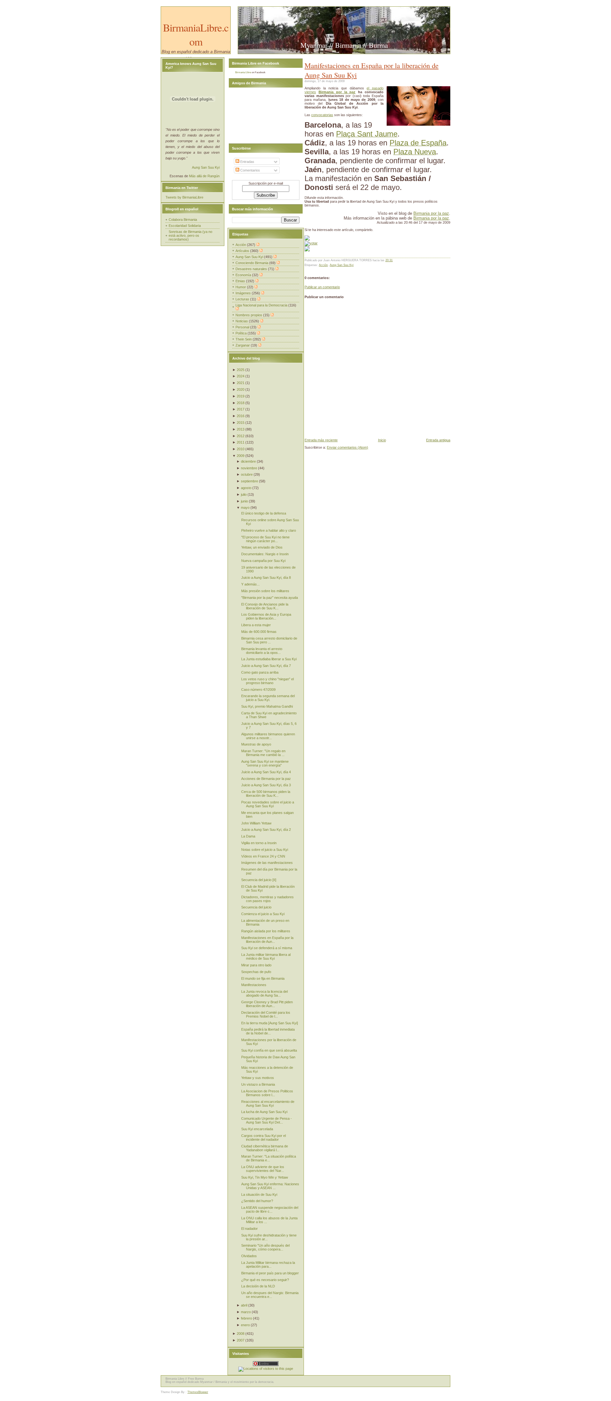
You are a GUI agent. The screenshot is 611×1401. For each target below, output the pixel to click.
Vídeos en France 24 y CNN (263, 856)
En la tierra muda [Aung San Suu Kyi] (269, 1023)
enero (245, 1325)
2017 (240, 409)
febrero (246, 1318)
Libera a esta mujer (256, 625)
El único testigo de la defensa (263, 513)
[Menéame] (307, 239)
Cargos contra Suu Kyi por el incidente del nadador (263, 1137)
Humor (241, 287)
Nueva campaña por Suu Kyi (263, 561)
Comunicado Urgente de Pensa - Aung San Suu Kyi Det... (266, 1120)
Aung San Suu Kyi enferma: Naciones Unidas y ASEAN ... (270, 1186)
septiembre (249, 481)
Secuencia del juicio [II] (258, 880)
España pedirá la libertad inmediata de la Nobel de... (268, 1031)
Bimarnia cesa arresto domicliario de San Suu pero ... (269, 640)
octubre (247, 474)
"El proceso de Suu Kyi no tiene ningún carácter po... (265, 539)
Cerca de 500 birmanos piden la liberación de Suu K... (265, 793)
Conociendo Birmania (252, 263)
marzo (246, 1312)
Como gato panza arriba (259, 672)
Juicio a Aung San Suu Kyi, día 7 (266, 666)
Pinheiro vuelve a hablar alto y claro (268, 530)
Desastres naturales (251, 269)
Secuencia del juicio (256, 907)
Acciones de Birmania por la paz (266, 779)
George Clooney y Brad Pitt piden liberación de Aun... (267, 1004)
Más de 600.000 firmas (259, 632)
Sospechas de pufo (256, 972)
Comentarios (249, 170)
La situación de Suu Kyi (259, 1194)
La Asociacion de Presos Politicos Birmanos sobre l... (267, 1093)
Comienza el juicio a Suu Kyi (262, 914)
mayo (245, 507)
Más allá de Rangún (204, 176)
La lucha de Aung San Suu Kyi (264, 1112)
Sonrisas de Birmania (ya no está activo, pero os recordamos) (190, 235)
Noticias (242, 321)
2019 (240, 396)
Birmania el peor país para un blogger (270, 1273)
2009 (240, 456)
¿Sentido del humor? (257, 1201)
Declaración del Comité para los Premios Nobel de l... (265, 1014)
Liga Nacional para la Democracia (261, 305)
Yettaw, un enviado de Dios (262, 547)
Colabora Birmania (183, 219)
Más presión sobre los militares (265, 591)
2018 (240, 403)
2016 (240, 416)
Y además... (250, 584)
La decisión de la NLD (258, 1286)
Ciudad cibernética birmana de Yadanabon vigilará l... (264, 1148)
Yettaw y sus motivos (257, 1078)
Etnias (240, 281)
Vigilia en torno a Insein (259, 843)
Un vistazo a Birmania (258, 1084)
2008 (240, 1333)
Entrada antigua (438, 440)
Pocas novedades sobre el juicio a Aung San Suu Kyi (267, 804)
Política (241, 333)
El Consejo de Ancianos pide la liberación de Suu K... (264, 606)
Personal (242, 327)
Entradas (246, 162)
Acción (323, 265)
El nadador (249, 1228)
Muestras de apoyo (256, 744)
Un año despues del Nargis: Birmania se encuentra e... (269, 1295)
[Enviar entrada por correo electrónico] (394, 260)
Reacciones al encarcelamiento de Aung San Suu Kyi (267, 1103)
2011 (240, 442)
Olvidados (249, 1256)
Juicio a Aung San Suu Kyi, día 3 (266, 785)
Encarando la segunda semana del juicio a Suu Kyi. (268, 698)
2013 (240, 429)
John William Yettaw (256, 823)
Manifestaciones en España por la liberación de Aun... (267, 939)
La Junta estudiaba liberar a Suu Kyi (269, 659)
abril (244, 1305)
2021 (240, 383)
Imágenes (243, 293)
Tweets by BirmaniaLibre (184, 197)
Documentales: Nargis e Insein (265, 554)
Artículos (242, 251)
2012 (240, 436)
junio (244, 501)
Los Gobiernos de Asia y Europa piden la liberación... (266, 616)
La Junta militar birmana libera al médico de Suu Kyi (266, 956)
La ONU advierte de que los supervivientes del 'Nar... (262, 1169)
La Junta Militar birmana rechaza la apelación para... (268, 1264)
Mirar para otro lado (256, 965)
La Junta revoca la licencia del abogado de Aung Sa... (264, 993)
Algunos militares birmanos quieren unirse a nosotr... (268, 736)
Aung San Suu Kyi (342, 265)
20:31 (389, 260)
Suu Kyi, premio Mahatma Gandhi (267, 706)
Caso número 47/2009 (258, 689)
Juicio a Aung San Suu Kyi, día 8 (266, 577)
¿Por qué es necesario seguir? (265, 1280)
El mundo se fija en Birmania (262, 978)
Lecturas (242, 299)
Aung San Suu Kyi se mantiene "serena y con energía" (265, 763)
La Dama (248, 836)
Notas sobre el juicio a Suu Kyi (264, 849)
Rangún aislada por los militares (265, 931)
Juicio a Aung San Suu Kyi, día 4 (266, 772)
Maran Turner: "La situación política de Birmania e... (268, 1158)
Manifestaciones (253, 985)
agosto (246, 488)
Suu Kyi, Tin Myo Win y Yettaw (264, 1177)
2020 (240, 389)
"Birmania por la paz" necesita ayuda (269, 597)
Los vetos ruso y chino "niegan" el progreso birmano (267, 681)
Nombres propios (249, 315)
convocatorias (322, 115)
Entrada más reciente (321, 440)
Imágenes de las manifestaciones (267, 863)
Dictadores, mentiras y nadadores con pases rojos (267, 899)
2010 (240, 449)
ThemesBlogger (197, 1392)
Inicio (382, 440)
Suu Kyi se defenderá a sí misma (266, 948)
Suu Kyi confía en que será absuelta (269, 1050)
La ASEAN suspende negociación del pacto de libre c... (269, 1209)
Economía (243, 275)
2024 (240, 376)
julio (244, 494)
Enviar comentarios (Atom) (347, 447)
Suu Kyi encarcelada (257, 1129)
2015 (240, 422)
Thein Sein (244, 339)
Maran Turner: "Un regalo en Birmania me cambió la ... (263, 753)
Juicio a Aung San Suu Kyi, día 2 (266, 829)
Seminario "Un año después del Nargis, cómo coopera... (265, 1247)
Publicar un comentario (322, 287)
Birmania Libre (243, 72)
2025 (240, 370)
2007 (240, 1340)
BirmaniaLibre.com (195, 34)
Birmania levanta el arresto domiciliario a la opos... (261, 651)
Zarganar (243, 345)
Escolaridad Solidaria (185, 226)
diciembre (248, 461)
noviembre (249, 468)
